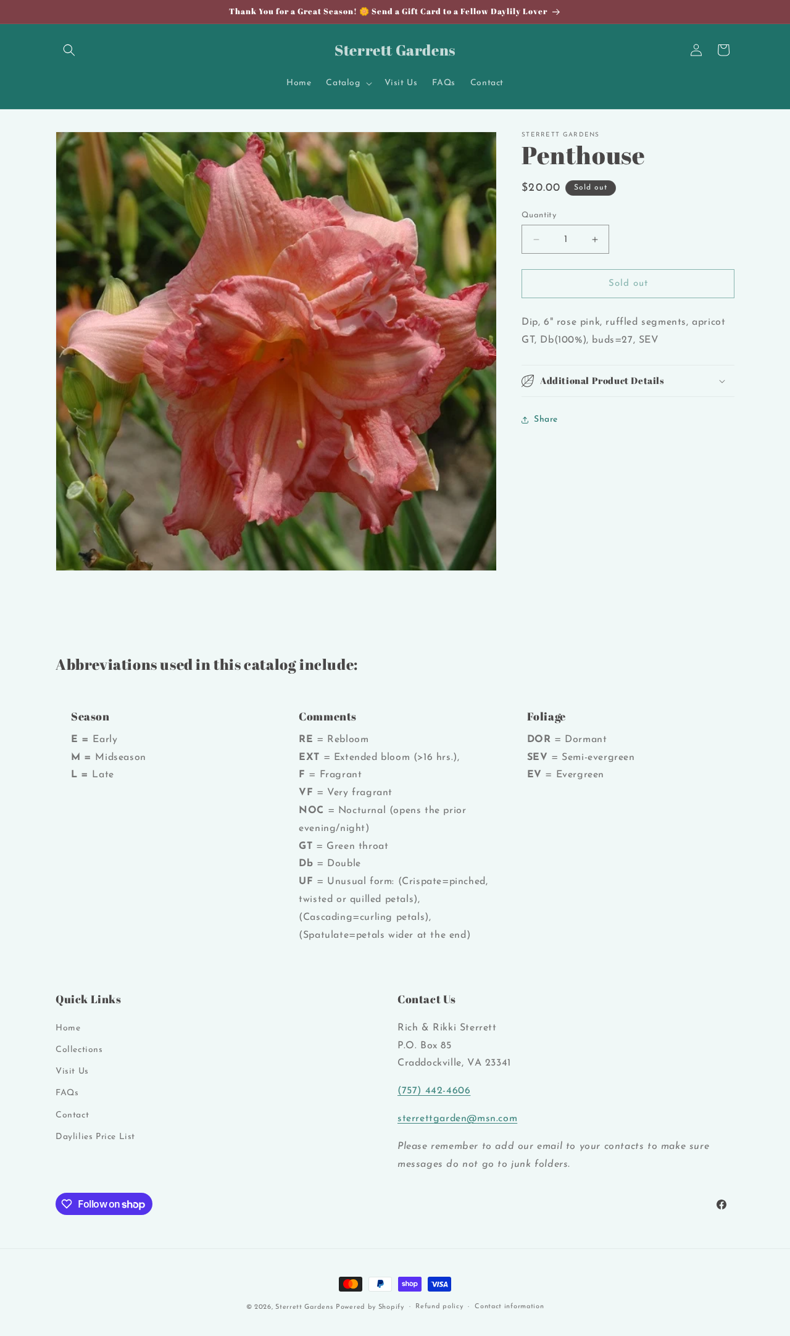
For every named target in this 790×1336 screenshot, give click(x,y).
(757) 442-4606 (433, 1091)
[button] (69, 50)
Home (68, 1028)
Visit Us (72, 1071)
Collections (79, 1049)
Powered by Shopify (370, 1307)
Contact (72, 1114)
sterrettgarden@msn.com (457, 1119)
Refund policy (439, 1306)
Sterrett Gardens (304, 1307)
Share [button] (546, 419)
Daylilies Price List (95, 1137)
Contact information (509, 1306)
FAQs (67, 1093)
